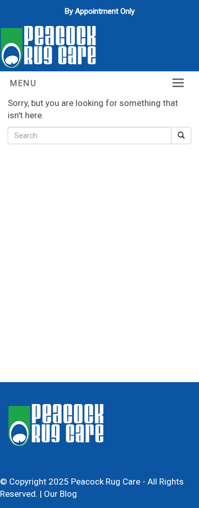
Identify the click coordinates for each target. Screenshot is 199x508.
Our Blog (60, 494)
